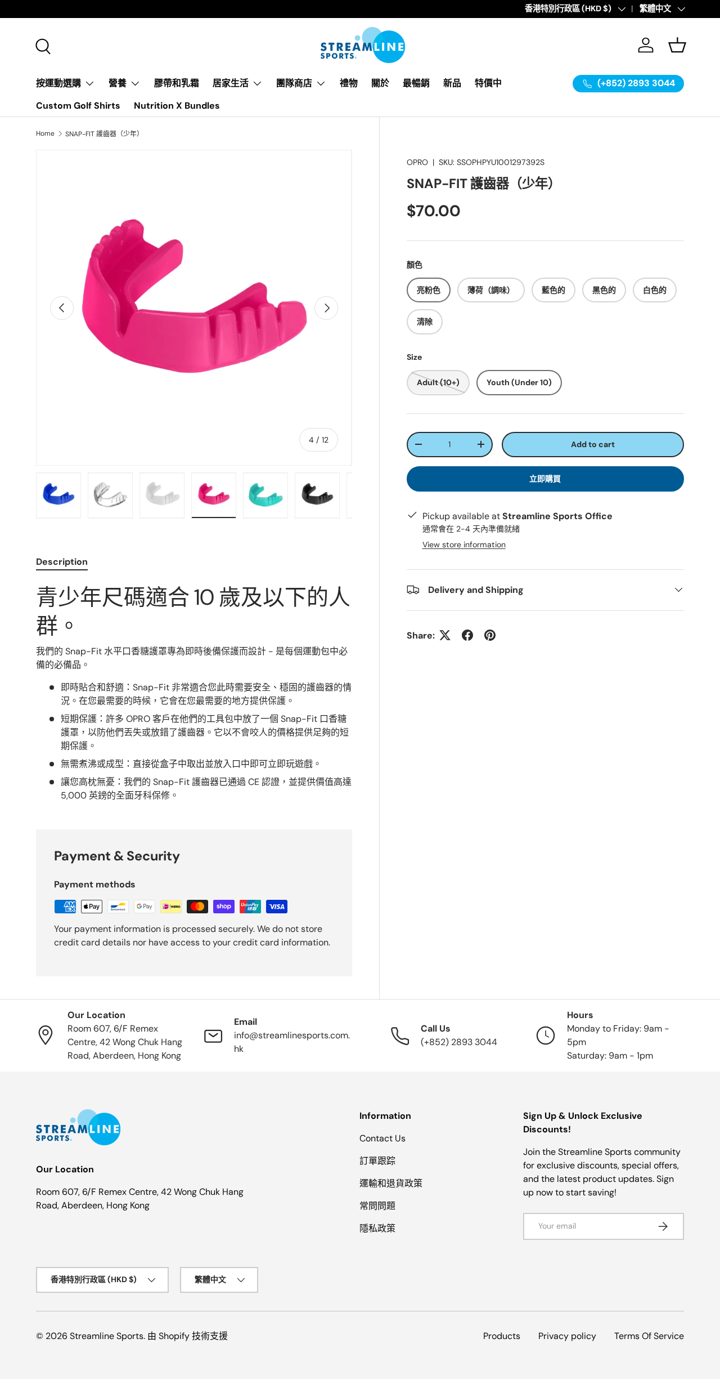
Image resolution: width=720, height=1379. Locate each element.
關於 (380, 83)
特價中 (488, 83)
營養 (118, 83)
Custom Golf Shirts (78, 105)
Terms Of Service (649, 1336)
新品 (452, 83)
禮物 (349, 83)
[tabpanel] (194, 692)
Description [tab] (62, 562)
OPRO (417, 162)
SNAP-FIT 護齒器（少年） (104, 134)
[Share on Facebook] (467, 635)
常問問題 (377, 1206)
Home (45, 133)
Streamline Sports (106, 1336)
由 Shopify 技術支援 (187, 1336)
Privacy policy (567, 1336)
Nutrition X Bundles (177, 105)
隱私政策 (377, 1228)
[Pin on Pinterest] (490, 635)
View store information (464, 544)
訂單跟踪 (377, 1161)
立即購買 (545, 478)
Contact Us (382, 1138)
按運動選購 (58, 83)
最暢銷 (416, 83)
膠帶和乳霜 (176, 83)
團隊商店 (294, 83)
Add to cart (593, 444)
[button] (677, 45)
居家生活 (231, 83)
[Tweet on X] (445, 635)
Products (501, 1336)
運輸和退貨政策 (390, 1183)
